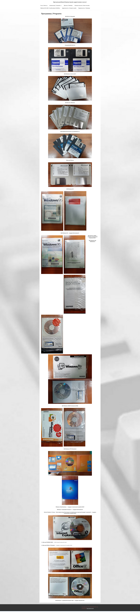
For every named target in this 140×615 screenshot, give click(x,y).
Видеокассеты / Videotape (84, 8)
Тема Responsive (90, 608)
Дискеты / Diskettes (68, 5)
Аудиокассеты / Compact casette (69, 8)
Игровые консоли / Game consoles (82, 5)
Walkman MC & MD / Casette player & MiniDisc (50, 8)
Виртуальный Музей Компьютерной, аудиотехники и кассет (70, 2)
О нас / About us (43, 5)
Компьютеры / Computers (55, 5)
